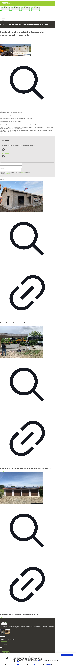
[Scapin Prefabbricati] (20, 10)
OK (66, 655)
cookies (18, 661)
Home (3, 650)
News (3, 41)
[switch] (27, 664)
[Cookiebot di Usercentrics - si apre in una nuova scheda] (7, 664)
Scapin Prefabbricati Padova (9, 38)
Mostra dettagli (48, 664)
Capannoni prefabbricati (6, 652)
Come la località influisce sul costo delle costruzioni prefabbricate (19, 614)
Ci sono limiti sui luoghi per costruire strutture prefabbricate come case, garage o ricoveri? (26, 468)
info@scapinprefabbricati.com (7, 3)
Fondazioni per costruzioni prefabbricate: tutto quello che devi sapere (20, 323)
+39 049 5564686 (5, 2)
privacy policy (23, 172)
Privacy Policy (8, 173)
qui (38, 660)
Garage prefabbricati (5, 651)
